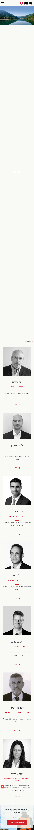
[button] (2, 3)
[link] (26, 3)
